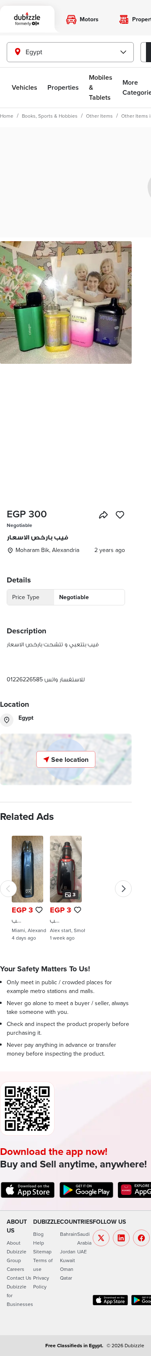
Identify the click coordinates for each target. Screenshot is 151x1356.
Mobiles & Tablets (100, 87)
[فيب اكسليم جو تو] (27, 888)
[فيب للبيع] (66, 888)
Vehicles (24, 87)
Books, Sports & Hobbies (50, 115)
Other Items (99, 115)
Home (6, 115)
